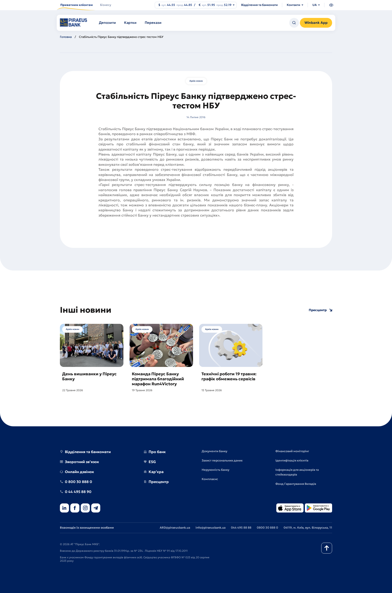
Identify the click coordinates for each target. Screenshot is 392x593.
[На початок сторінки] (326, 548)
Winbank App (316, 22)
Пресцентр (318, 310)
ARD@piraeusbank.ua (175, 528)
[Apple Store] (290, 508)
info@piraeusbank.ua (210, 528)
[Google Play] (318, 508)
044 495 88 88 (241, 528)
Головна (66, 37)
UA (314, 5)
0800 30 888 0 (267, 528)
